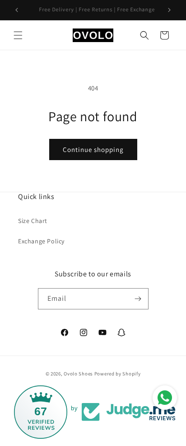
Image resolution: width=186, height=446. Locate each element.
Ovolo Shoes (78, 373)
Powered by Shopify (117, 373)
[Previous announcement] (17, 10)
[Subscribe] (138, 298)
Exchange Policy (41, 241)
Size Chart (32, 221)
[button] (18, 35)
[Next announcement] (169, 10)
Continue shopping (93, 149)
